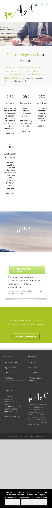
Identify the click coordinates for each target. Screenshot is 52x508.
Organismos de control (35, 379)
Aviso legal (9, 372)
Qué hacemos (10, 367)
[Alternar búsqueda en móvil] (42, 4)
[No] (49, 498)
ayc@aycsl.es (13, 416)
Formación (33, 367)
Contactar (9, 378)
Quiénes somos (11, 362)
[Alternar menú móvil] (47, 4)
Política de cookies (34, 502)
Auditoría (33, 372)
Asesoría (32, 362)
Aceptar (12, 502)
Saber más (10, 133)
